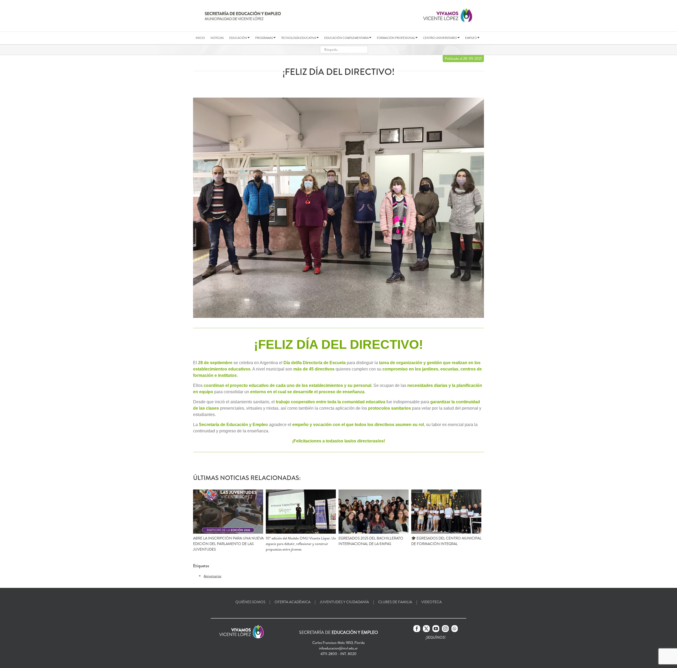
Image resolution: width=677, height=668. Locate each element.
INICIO (200, 38)
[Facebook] (416, 628)
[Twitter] (426, 628)
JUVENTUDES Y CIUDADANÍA (344, 602)
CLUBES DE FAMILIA (395, 602)
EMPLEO (471, 38)
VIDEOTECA (431, 602)
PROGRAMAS (264, 38)
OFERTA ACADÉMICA (292, 602)
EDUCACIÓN (238, 38)
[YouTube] (435, 628)
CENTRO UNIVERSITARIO (440, 38)
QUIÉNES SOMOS (250, 602)
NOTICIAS (217, 38)
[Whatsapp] (454, 628)
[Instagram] (445, 628)
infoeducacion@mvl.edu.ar (338, 648)
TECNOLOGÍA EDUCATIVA (299, 38)
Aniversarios (212, 576)
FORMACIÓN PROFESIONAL (396, 38)
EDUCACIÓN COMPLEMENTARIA (346, 38)
